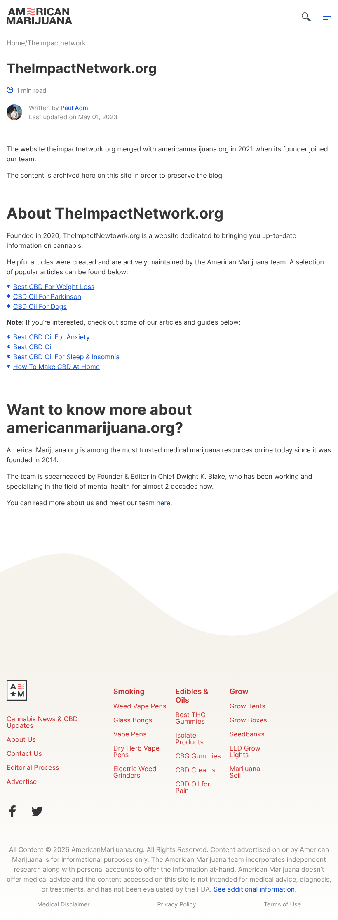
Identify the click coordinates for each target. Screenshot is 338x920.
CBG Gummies (198, 756)
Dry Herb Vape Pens (136, 752)
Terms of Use (282, 904)
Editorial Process (33, 768)
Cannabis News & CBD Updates (42, 722)
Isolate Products (190, 739)
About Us (21, 740)
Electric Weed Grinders (135, 772)
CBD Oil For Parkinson (47, 297)
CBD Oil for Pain (193, 788)
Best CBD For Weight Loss (53, 287)
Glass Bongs (132, 721)
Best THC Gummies (191, 718)
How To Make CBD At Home (56, 367)
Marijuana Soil (245, 772)
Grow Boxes (248, 721)
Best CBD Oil (33, 347)
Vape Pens (130, 735)
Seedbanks (247, 735)
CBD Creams (196, 770)
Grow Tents (247, 707)
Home (16, 43)
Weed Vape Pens (140, 707)
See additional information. (255, 890)
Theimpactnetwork (56, 43)
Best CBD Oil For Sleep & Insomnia (66, 357)
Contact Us (24, 754)
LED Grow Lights (245, 752)
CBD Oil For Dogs (40, 307)
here (164, 503)
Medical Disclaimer (63, 904)
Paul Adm (74, 109)
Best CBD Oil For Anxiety (51, 337)
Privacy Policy (176, 904)
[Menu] (327, 17)
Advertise (22, 782)
